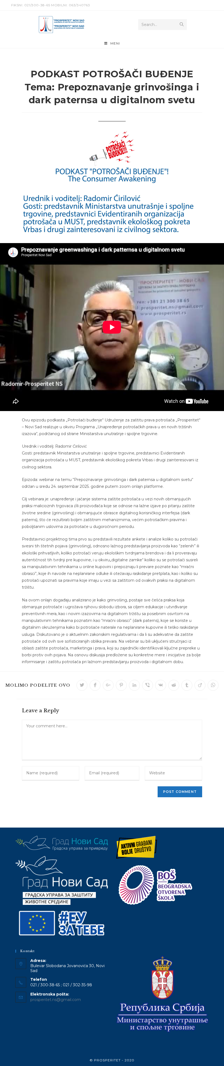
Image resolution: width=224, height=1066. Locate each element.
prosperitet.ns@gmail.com (55, 999)
